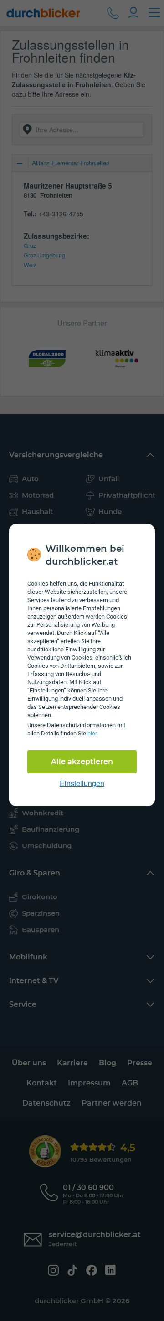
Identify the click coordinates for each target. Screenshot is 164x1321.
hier (92, 733)
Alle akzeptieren (82, 761)
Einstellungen (82, 783)
